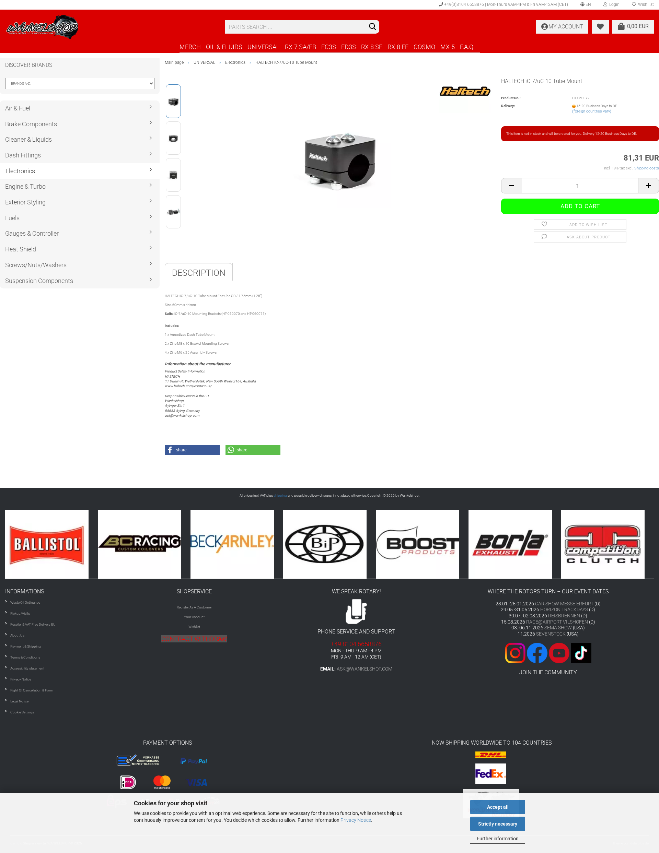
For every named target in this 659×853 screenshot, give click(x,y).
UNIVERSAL (263, 46)
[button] (192, 450)
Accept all (498, 807)
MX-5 (447, 46)
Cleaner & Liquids (28, 139)
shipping (280, 495)
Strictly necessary (497, 824)
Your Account (194, 617)
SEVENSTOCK (551, 634)
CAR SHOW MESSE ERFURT (564, 603)
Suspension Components (39, 280)
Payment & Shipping (25, 646)
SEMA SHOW (558, 627)
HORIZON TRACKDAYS (564, 609)
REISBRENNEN (564, 615)
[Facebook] (537, 652)
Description (199, 273)
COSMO (424, 46)
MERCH (190, 46)
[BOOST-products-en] (329, 544)
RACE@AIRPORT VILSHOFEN (557, 622)
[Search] (372, 27)
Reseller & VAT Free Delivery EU (33, 624)
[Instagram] (516, 652)
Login (613, 4)
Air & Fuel (17, 108)
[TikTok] (581, 652)
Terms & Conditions (25, 657)
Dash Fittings (23, 155)
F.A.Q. (467, 46)
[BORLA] (422, 544)
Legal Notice (19, 701)
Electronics (20, 171)
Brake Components (31, 124)
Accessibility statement (27, 668)
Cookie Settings (22, 712)
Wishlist (194, 627)
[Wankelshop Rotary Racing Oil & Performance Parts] (110, 27)
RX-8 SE (371, 46)
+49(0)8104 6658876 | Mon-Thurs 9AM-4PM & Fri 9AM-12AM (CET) (505, 4)
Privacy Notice (355, 820)
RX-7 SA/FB (300, 46)
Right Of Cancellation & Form (31, 690)
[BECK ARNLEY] (144, 544)
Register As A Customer (194, 607)
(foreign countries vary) (591, 111)
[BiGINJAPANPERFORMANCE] (236, 544)
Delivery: (508, 106)
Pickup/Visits (20, 613)
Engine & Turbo (25, 186)
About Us (17, 635)
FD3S (348, 46)
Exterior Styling (25, 202)
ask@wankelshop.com (364, 669)
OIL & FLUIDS (224, 46)
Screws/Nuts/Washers (36, 265)
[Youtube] (548, 652)
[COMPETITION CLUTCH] (515, 544)
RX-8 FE (398, 46)
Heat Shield (20, 249)
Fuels (12, 218)
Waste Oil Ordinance (25, 602)
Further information (498, 838)
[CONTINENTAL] (607, 544)
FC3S (328, 46)
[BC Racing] (51, 544)
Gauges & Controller (32, 233)
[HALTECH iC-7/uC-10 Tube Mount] (339, 156)
